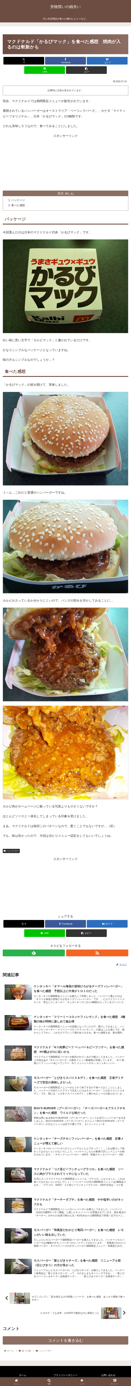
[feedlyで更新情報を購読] (34, 953)
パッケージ (18, 200)
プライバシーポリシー (65, 1375)
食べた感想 (18, 205)
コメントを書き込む (65, 1340)
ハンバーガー (12, 851)
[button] (86, 70)
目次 (60, 193)
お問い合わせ (108, 1375)
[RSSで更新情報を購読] (97, 953)
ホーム (22, 1375)
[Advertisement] (65, 162)
